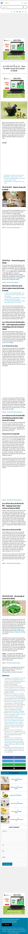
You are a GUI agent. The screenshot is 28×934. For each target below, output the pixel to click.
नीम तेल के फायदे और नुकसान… (14, 227)
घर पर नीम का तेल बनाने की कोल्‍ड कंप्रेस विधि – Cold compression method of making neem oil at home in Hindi (14, 295)
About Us (6, 928)
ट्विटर (10, 672)
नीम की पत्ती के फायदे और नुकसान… (14, 412)
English (25, 3)
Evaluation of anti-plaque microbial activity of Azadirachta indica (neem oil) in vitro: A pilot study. (14, 695)
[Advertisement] (14, 26)
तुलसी (24, 639)
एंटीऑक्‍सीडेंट (19, 278)
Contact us (15, 928)
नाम (3, 844)
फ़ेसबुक (5, 672)
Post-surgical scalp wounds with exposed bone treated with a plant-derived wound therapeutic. (15, 702)
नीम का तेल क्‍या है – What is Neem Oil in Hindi (13, 175)
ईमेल (3, 851)
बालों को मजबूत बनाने (18, 629)
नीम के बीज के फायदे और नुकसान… (14, 500)
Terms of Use (20, 928)
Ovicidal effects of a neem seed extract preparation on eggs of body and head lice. (14, 714)
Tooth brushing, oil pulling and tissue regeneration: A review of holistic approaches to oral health (14, 687)
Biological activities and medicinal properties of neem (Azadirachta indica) (14, 749)
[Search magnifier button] (23, 7)
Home (2, 928)
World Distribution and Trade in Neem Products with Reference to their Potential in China (14, 679)
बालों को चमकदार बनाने (17, 632)
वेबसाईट (3, 857)
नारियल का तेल (5, 342)
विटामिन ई (14, 278)
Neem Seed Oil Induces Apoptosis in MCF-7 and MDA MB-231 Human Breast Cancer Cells (14, 731)
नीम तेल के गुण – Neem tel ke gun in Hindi (13, 176)
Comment (4, 831)
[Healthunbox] (6, 2)
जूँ (23, 629)
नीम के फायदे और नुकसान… (13, 282)
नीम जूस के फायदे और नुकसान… (14, 563)
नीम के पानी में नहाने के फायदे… (13, 663)
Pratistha (5, 73)
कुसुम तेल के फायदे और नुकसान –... (16, 795)
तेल (14, 64)
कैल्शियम (4, 279)
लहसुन (6, 220)
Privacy (10, 928)
